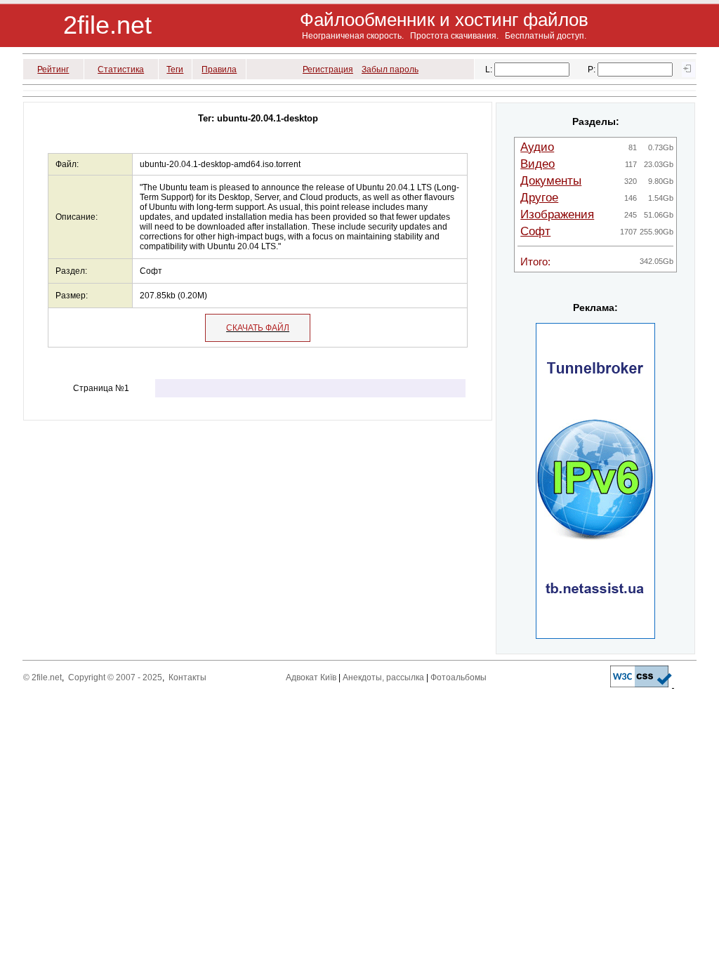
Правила (219, 69)
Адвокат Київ (311, 677)
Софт (535, 231)
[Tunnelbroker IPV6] (595, 636)
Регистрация (328, 69)
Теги (174, 69)
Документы (550, 180)
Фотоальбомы (458, 677)
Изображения (557, 214)
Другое (539, 197)
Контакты (187, 677)
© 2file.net (42, 677)
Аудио (537, 147)
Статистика (121, 69)
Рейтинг (53, 69)
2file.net (107, 25)
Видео (537, 164)
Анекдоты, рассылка (383, 677)
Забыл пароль (390, 69)
